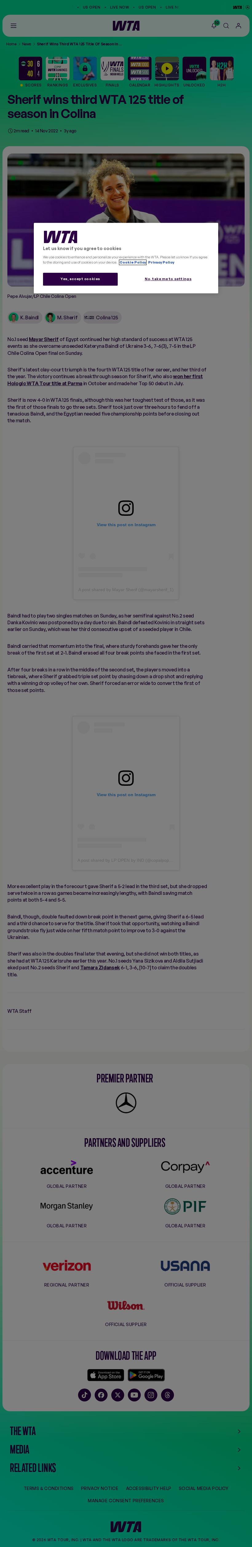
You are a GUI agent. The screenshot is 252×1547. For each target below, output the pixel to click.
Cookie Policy (133, 262)
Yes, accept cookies (80, 279)
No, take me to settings (168, 279)
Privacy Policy (161, 262)
